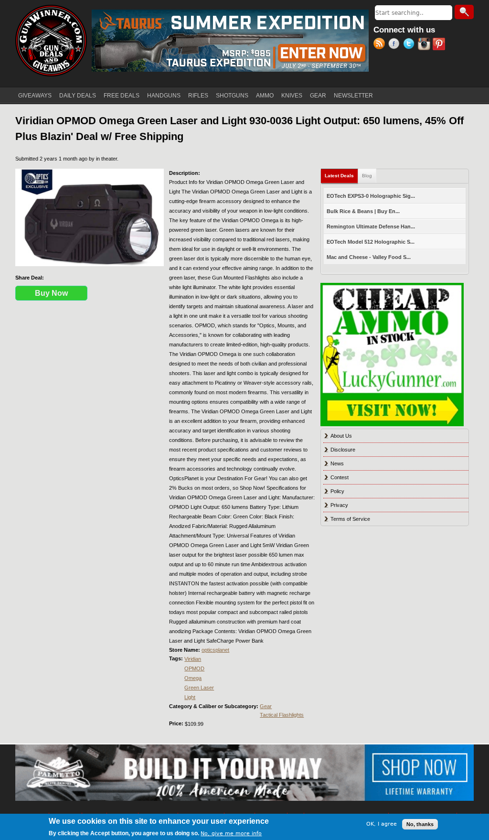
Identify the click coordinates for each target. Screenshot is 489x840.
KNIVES (291, 95)
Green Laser (199, 687)
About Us (341, 436)
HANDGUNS (164, 95)
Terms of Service (350, 519)
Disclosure (342, 449)
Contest (339, 477)
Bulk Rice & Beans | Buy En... (363, 211)
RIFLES (198, 95)
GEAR (318, 95)
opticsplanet (215, 650)
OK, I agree (381, 824)
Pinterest (440, 45)
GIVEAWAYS (35, 95)
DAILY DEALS (77, 95)
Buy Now (51, 293)
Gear (266, 706)
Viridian (192, 659)
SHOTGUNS (232, 95)
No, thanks (420, 824)
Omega (193, 678)
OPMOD (194, 668)
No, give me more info (231, 833)
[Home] (51, 40)
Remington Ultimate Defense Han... (371, 226)
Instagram (425, 45)
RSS (380, 45)
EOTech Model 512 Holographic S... (371, 242)
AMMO (265, 95)
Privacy (339, 505)
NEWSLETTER (353, 95)
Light (189, 697)
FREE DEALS (121, 95)
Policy (337, 491)
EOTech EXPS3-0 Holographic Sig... (371, 196)
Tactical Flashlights (282, 715)
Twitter (410, 45)
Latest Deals (341, 175)
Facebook (395, 45)
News (337, 463)
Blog (367, 175)
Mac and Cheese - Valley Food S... (369, 257)
